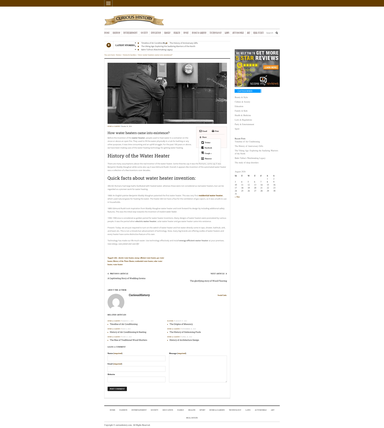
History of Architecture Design (184, 340)
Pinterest (208, 158)
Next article (218, 273)
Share (203, 137)
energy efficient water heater (145, 258)
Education (239, 106)
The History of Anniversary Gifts (184, 43)
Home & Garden (114, 126)
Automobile (261, 410)
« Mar (237, 196)
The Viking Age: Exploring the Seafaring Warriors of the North (168, 46)
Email (204, 131)
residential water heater (144, 261)
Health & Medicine (243, 115)
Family (180, 410)
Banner (170, 321)
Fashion (123, 410)
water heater (118, 264)
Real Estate (192, 417)
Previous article (119, 273)
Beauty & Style (241, 97)
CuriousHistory (139, 295)
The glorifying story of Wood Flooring (208, 280)
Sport (237, 128)
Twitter (207, 142)
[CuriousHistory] (116, 301)
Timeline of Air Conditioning (153, 43)
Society (154, 410)
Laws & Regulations (243, 119)
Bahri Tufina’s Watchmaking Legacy (157, 49)
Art (272, 410)
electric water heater (126, 258)
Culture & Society (242, 101)
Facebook (208, 148)
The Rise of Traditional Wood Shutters (128, 340)
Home (112, 410)
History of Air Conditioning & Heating (128, 332)
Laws (248, 410)
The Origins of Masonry (181, 324)
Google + (208, 153)
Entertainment (139, 410)
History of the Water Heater (123, 261)
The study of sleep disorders (247, 162)
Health (191, 410)
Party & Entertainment (244, 124)
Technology (235, 410)
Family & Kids (241, 110)
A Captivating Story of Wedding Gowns (127, 278)
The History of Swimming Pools (185, 332)
